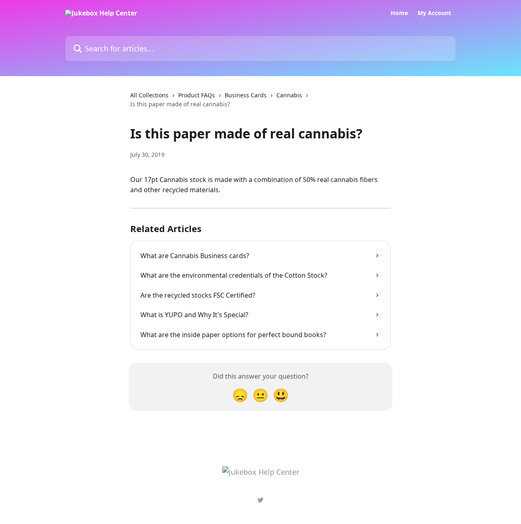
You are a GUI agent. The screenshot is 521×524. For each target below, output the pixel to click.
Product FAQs (196, 95)
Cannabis (289, 95)
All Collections (149, 95)
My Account (434, 13)
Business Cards (246, 95)
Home (399, 13)
